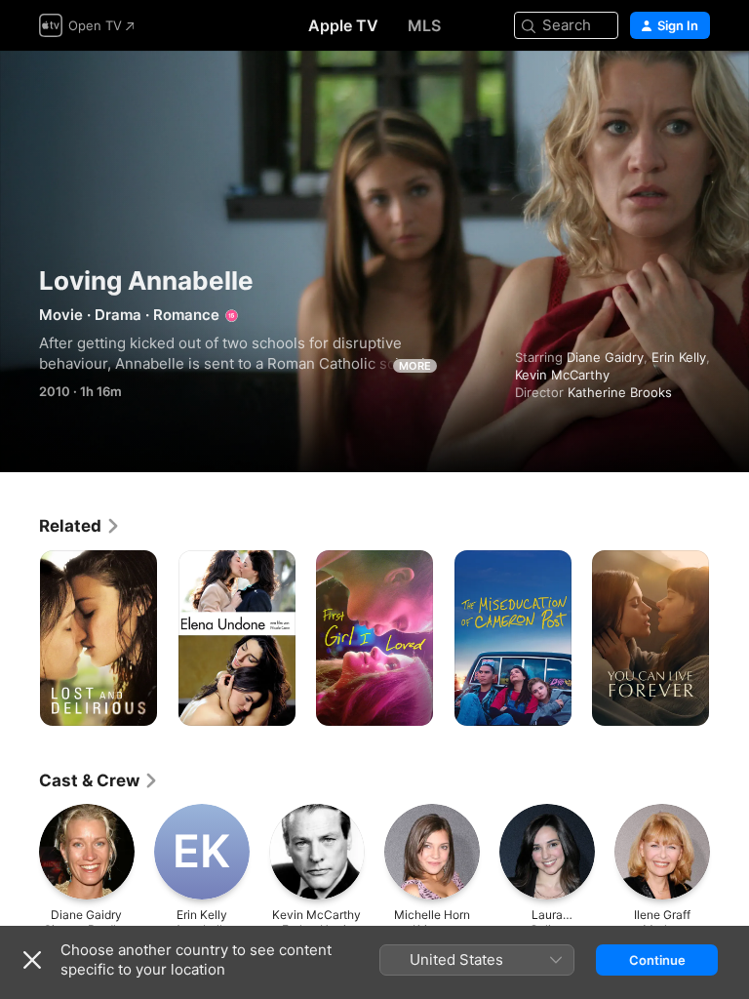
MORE (415, 366)
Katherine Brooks (620, 392)
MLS (424, 25)
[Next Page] (729, 638)
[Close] (32, 960)
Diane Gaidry (605, 357)
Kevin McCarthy (562, 374)
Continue (657, 960)
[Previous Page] (19, 638)
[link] (80, 526)
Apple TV (343, 25)
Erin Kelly (678, 357)
